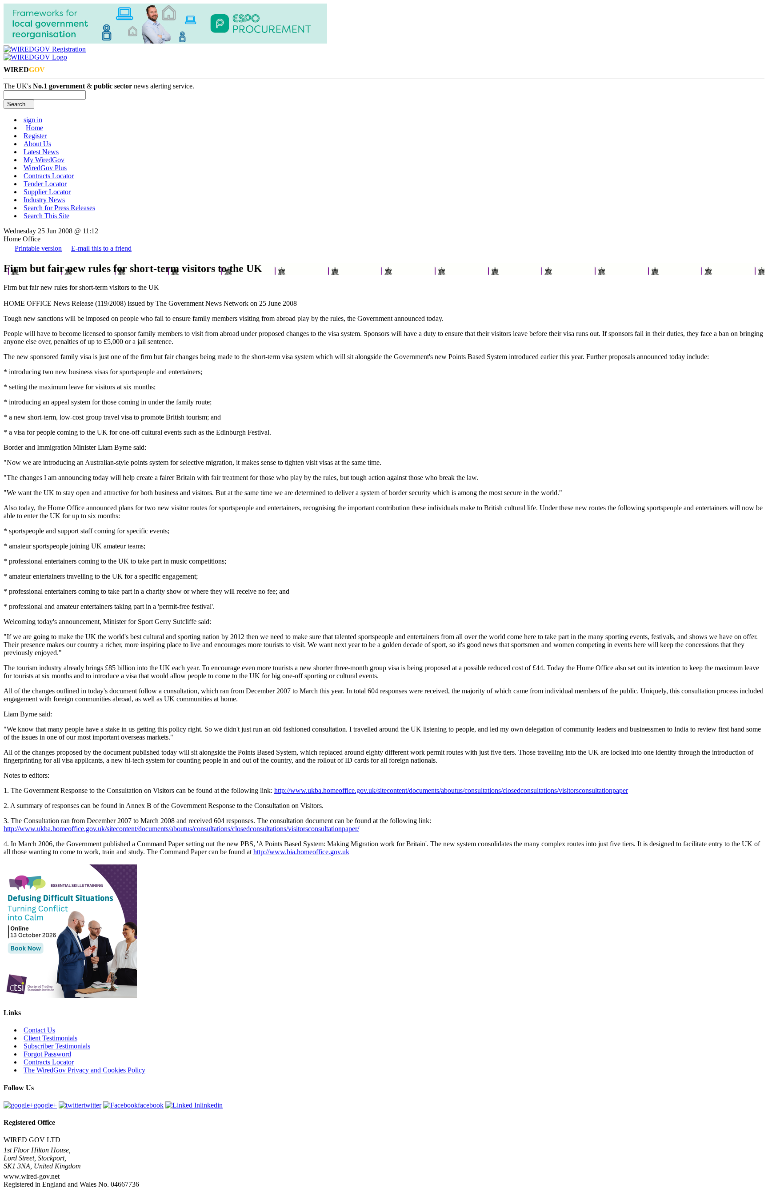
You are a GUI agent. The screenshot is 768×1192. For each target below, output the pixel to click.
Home (34, 128)
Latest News (41, 152)
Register (35, 136)
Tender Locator (45, 184)
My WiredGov (44, 160)
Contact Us (39, 1030)
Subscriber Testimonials (57, 1046)
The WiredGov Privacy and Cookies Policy (84, 1070)
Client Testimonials (50, 1038)
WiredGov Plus (45, 168)
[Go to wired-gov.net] (35, 57)
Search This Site (46, 216)
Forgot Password (47, 1054)
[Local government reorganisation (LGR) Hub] (165, 41)
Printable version (38, 248)
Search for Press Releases (59, 208)
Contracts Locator (49, 176)
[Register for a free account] (45, 49)
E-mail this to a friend (101, 248)
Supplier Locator (47, 192)
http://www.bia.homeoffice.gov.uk (301, 852)
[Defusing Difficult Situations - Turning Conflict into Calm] (70, 995)
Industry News (44, 200)
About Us (37, 144)
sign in (33, 120)
